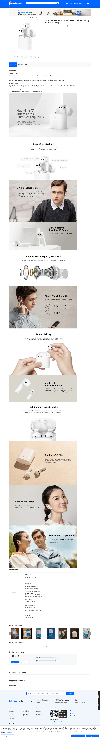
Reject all (92, 736)
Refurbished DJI (63, 6)
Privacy (37, 712)
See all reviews (24, 662)
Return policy (38, 711)
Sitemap (10, 719)
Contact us (11, 714)
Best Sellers (21, 6)
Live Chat (74, 715)
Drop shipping (25, 714)
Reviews (20, 64)
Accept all (78, 736)
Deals (35, 6)
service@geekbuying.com (77, 710)
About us (11, 712)
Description (13, 64)
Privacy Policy (9, 732)
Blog (55, 6)
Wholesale (25, 712)
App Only (48, 6)
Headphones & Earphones (29, 17)
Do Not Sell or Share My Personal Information (41, 717)
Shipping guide (25, 710)
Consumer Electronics (17, 17)
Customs (38, 715)
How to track (11, 711)
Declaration (38, 714)
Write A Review (14, 662)
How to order (11, 710)
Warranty (11, 715)
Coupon (41, 6)
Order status (11, 718)
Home (10, 17)
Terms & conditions (40, 710)
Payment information (27, 711)
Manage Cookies (7, 736)
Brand (28, 6)
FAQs (10, 717)
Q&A (26, 64)
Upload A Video (50, 646)
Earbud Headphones (40, 17)
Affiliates (24, 715)
